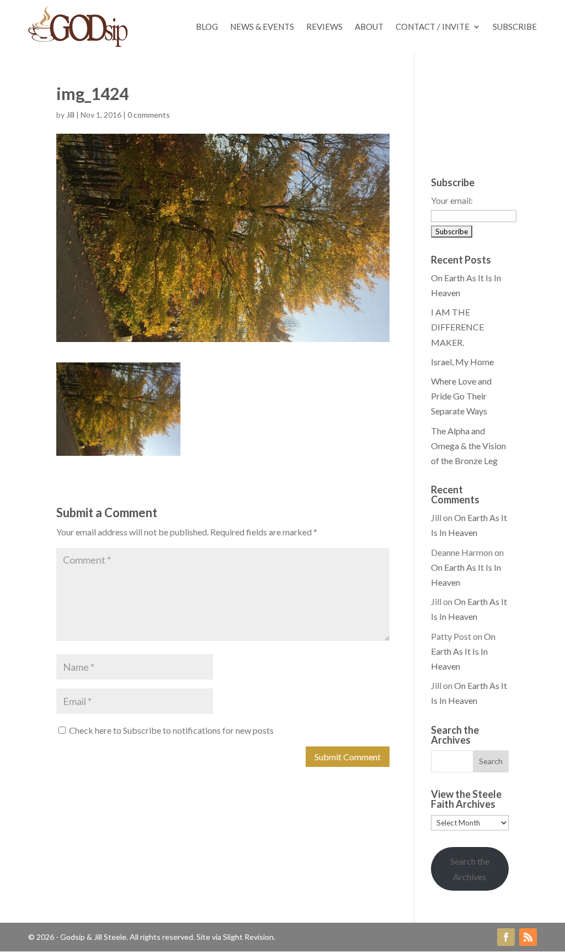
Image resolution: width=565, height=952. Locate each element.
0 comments (148, 114)
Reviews (324, 26)
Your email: (452, 200)
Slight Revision (248, 937)
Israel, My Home (462, 361)
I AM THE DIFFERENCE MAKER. (457, 327)
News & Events (262, 26)
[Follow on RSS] (528, 937)
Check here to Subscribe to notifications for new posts (170, 730)
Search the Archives (469, 868)
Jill (70, 114)
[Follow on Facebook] (506, 937)
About (369, 26)
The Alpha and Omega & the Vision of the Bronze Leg (468, 445)
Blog (207, 26)
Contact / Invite (433, 26)
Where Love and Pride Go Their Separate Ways (461, 396)
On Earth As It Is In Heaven (463, 651)
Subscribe (515, 26)
